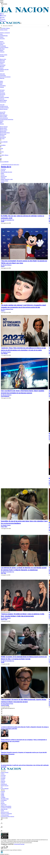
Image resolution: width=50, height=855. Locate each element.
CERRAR (1, 0)
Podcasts (2, 99)
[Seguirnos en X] (1, 823)
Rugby (1, 82)
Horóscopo (2, 94)
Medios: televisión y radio (7, 179)
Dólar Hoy (2, 43)
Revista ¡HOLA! (3, 128)
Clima (1, 34)
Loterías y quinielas (4, 97)
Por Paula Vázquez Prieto (7, 309)
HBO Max (3, 178)
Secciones (3, 15)
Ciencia (1, 68)
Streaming (3, 169)
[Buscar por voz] (48, 25)
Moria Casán (4, 176)
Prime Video (4, 526)
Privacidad (22, 844)
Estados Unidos (3, 54)
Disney (2, 182)
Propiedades (3, 46)
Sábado (1, 121)
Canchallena (3, 85)
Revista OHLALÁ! (4, 126)
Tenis (1, 84)
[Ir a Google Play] (4, 835)
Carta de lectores (4, 118)
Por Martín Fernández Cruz (7, 220)
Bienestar (2, 66)
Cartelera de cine (4, 106)
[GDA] (4, 848)
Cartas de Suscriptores (5, 76)
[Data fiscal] (2, 852)
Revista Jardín (3, 134)
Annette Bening (5, 705)
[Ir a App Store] (4, 838)
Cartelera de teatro (4, 107)
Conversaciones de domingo (6, 119)
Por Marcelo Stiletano (6, 265)
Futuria (1, 41)
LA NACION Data (4, 35)
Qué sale (3, 170)
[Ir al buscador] (2, 6)
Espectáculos (10, 164)
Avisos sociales (3, 116)
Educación (2, 62)
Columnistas (3, 75)
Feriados (2, 96)
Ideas (1, 122)
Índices (1, 50)
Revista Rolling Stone (5, 132)
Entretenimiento (5, 396)
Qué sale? (2, 104)
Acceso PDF (2, 112)
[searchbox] (24, 25)
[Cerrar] (20, 23)
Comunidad (2, 65)
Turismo (2, 91)
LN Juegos (2, 90)
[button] (25, 92)
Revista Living (3, 131)
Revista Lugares (3, 129)
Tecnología (2, 93)
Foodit (2, 17)
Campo (1, 44)
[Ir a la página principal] (25, 12)
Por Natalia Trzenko (6, 352)
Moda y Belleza (3, 100)
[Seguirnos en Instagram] (1, 827)
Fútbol (1, 81)
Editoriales (2, 74)
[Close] (1, 710)
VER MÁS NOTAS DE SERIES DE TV (8, 708)
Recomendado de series (6, 172)
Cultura (1, 63)
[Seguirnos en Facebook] (1, 819)
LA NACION (4, 164)
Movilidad (2, 49)
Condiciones (17, 844)
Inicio (2, 13)
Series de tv (16, 164)
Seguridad (2, 60)
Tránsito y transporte (5, 32)
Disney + (3, 175)
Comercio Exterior (4, 47)
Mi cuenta (3, 21)
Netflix (2, 173)
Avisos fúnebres (3, 115)
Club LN (3, 19)
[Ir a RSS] (1, 831)
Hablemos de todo (4, 69)
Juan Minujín (4, 353)
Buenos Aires (3, 59)
